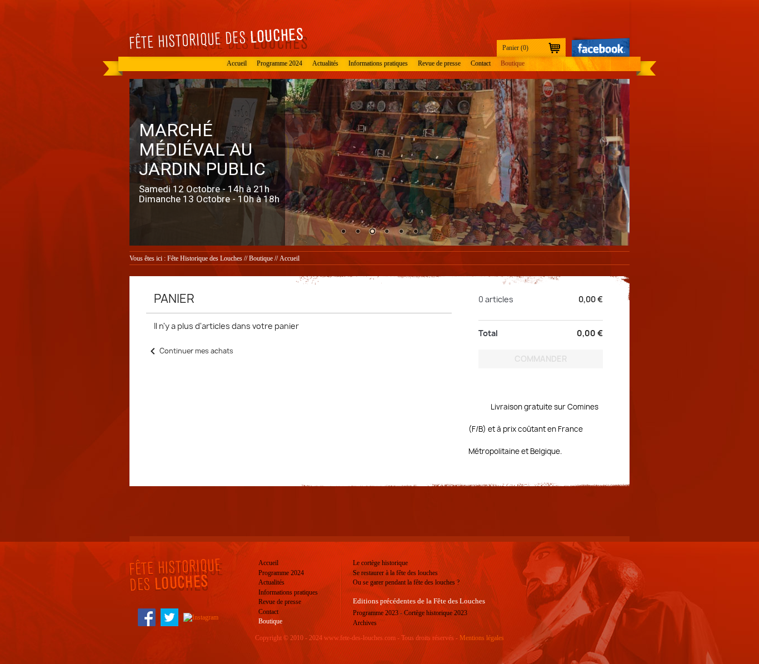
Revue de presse (439, 63)
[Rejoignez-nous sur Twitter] (169, 617)
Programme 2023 (375, 613)
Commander (541, 358)
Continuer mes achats (189, 351)
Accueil (237, 63)
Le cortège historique (380, 563)
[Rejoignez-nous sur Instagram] (200, 617)
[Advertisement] (453, 508)
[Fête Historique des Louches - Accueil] (218, 39)
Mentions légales (482, 638)
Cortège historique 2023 (435, 613)
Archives (365, 623)
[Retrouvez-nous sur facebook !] (601, 46)
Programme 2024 (279, 63)
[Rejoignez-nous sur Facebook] (147, 617)
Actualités (325, 63)
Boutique (513, 63)
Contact (481, 63)
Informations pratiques (378, 63)
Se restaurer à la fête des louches (395, 573)
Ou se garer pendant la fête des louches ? (406, 582)
